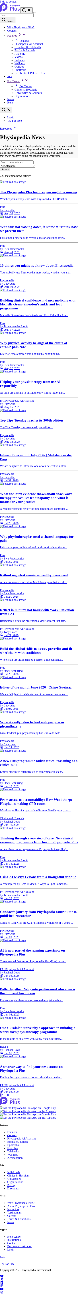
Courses (12, 30)
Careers (11, 1215)
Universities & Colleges (28, 92)
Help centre (13, 1236)
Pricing (11, 1185)
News (10, 99)
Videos (18, 56)
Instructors (13, 1209)
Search (10, 21)
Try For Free (14, 120)
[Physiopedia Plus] (10, 11)
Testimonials (14, 1212)
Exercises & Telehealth (28, 47)
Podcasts (19, 60)
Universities (14, 1178)
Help (10, 102)
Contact (11, 1243)
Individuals (13, 1172)
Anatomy (20, 53)
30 (7, 1095)
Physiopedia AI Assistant (29, 43)
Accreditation (15, 1157)
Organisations (22, 96)
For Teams (13, 81)
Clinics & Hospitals (26, 89)
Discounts (13, 1188)
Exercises (12, 1148)
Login (10, 117)
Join (9, 76)
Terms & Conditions (18, 1219)
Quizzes (19, 66)
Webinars (12, 1154)
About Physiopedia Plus (21, 1206)
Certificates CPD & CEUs (30, 73)
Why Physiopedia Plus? (20, 27)
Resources (6, 128)
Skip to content (8, 1)
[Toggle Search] (26, 10)
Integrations (14, 1239)
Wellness (20, 63)
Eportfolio (20, 69)
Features (12, 35)
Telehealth (13, 1151)
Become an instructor (19, 1246)
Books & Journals (25, 50)
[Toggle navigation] (34, 12)
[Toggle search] (6, 110)
